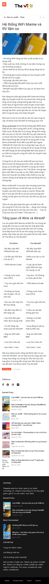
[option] (26, 17)
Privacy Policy (18, 581)
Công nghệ (16, 369)
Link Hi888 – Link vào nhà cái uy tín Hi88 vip (27, 397)
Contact (38, 581)
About (7, 581)
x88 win (16, 552)
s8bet (19, 547)
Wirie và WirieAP (9, 126)
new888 (31, 567)
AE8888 (12, 569)
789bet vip (28, 562)
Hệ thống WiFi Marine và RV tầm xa (25, 525)
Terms (29, 581)
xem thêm (30, 493)
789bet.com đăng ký (14, 564)
